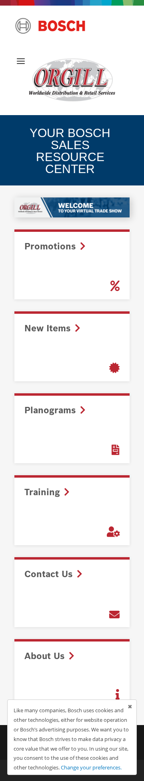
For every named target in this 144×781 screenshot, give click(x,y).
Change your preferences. (91, 767)
